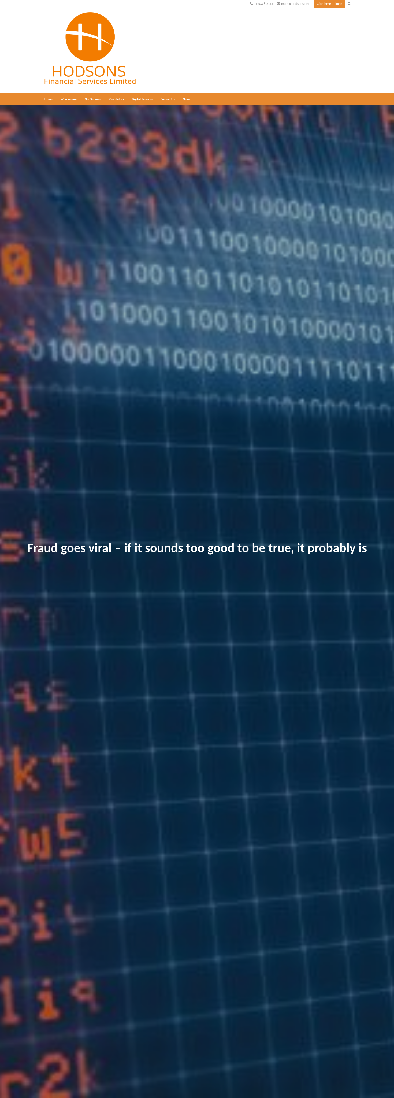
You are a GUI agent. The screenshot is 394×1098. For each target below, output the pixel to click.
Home (48, 99)
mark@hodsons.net (295, 4)
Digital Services (142, 99)
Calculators (116, 99)
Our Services (93, 99)
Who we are (69, 99)
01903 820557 (264, 4)
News (186, 99)
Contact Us (168, 99)
